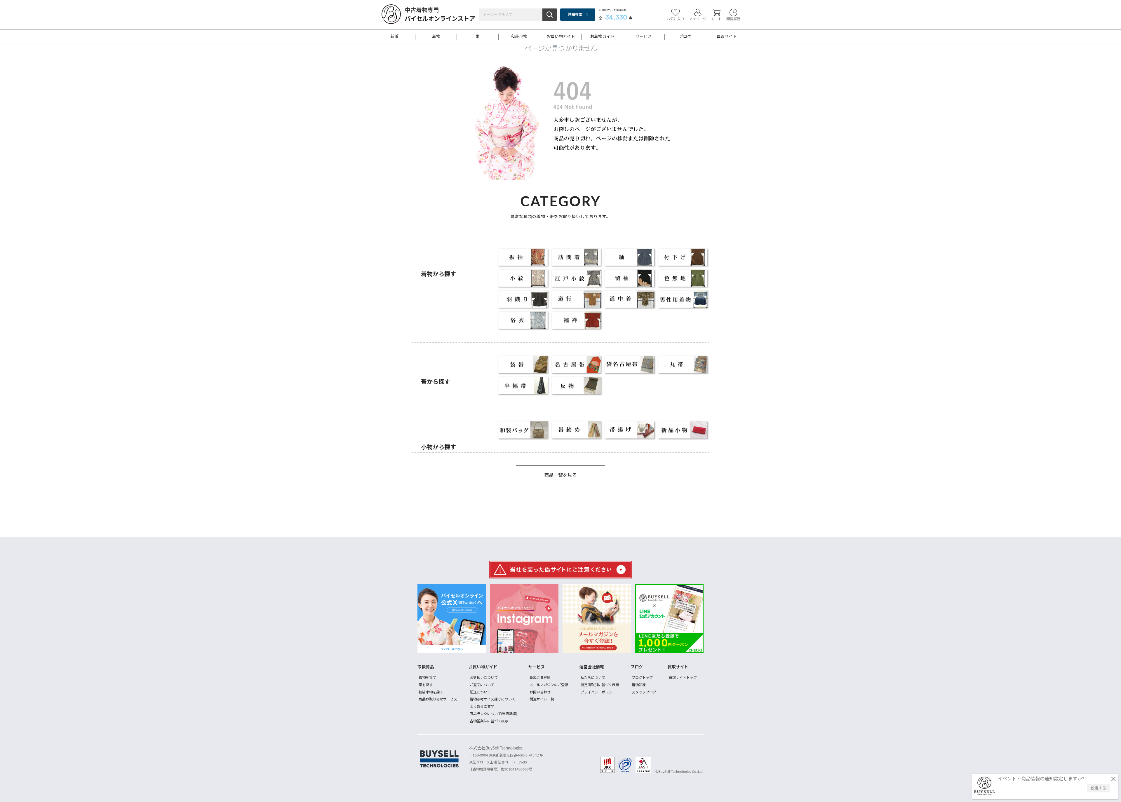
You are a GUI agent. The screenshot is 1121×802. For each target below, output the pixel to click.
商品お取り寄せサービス (438, 699)
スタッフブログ (644, 692)
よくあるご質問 (482, 706)
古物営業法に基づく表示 (489, 721)
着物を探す (427, 677)
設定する (1098, 788)
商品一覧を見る (560, 475)
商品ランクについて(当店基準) (493, 714)
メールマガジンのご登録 (549, 685)
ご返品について (482, 685)
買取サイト (726, 37)
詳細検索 (575, 14)
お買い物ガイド (560, 37)
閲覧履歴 (733, 19)
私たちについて (593, 677)
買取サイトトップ (683, 677)
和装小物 (519, 37)
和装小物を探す (431, 692)
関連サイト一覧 (542, 699)
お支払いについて (484, 677)
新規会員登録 (540, 677)
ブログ (685, 37)
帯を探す (426, 685)
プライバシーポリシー (598, 692)
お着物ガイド (602, 37)
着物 (436, 37)
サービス (644, 37)
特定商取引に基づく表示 (600, 685)
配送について (480, 692)
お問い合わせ (540, 692)
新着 (395, 37)
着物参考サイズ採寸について (492, 699)
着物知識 (639, 685)
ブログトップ (642, 677)
